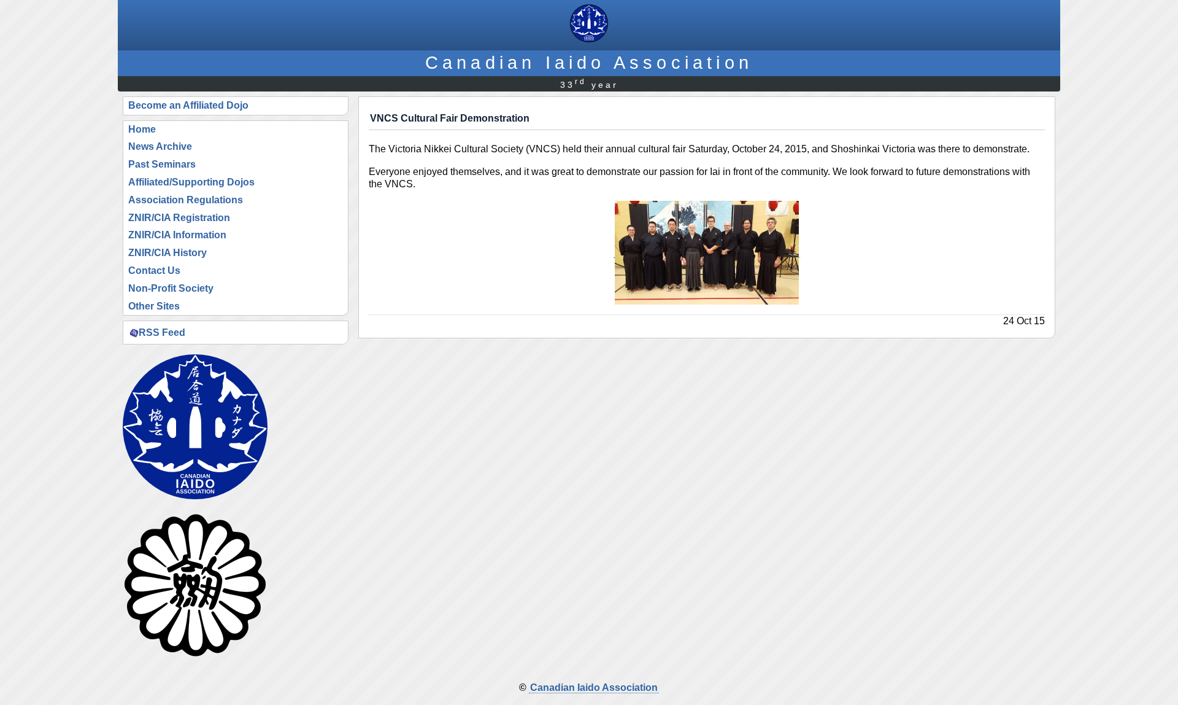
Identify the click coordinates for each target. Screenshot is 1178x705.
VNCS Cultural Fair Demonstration (449, 118)
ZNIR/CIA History (167, 252)
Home (142, 129)
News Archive (160, 146)
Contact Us (154, 270)
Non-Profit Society (171, 288)
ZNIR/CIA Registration (179, 217)
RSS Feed (162, 332)
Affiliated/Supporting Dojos (191, 182)
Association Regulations (185, 200)
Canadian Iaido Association (589, 62)
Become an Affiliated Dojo (188, 105)
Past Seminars (162, 164)
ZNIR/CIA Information (177, 235)
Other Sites (154, 306)
